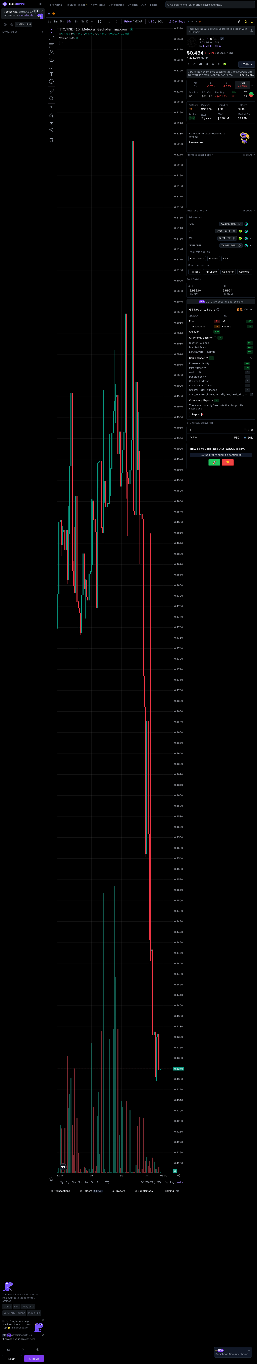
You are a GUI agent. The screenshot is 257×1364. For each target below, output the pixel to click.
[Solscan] (246, 224)
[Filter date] (75, 1198)
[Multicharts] (8, 1349)
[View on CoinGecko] (225, 64)
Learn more (247, 75)
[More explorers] (251, 224)
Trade (245, 64)
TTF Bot (195, 271)
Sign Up (34, 1358)
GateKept (244, 271)
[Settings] (37, 1349)
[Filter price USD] (140, 1198)
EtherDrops (197, 258)
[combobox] (210, 4)
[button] (71, 1198)
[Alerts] (23, 1349)
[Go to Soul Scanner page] (206, 358)
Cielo (226, 258)
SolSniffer (228, 271)
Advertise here (195, 210)
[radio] (237, 437)
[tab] (60, 1191)
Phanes (213, 258)
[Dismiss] (42, 10)
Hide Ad (248, 154)
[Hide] (251, 310)
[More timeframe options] (252, 85)
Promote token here (199, 154)
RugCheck (211, 271)
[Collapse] (41, 4)
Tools (153, 4)
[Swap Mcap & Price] (188, 58)
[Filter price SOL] (115, 1198)
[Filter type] (93, 1198)
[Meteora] (200, 21)
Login (11, 1358)
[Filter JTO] (160, 1198)
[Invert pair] (222, 38)
